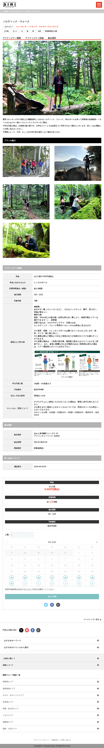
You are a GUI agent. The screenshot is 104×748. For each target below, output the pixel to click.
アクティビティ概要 (12, 38)
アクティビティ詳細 (34, 38)
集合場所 (52, 38)
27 (52, 578)
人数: (7, 534)
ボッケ (15, 31)
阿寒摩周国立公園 (51, 31)
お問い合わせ (66, 740)
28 (65, 578)
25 (25, 578)
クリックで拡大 (67, 377)
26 (39, 578)
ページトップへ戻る (91, 619)
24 (12, 578)
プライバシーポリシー (41, 740)
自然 (39, 31)
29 (79, 578)
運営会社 (55, 740)
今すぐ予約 (52, 597)
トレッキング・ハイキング (26, 27)
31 (12, 583)
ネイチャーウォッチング (48, 27)
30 (92, 578)
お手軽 (6, 31)
